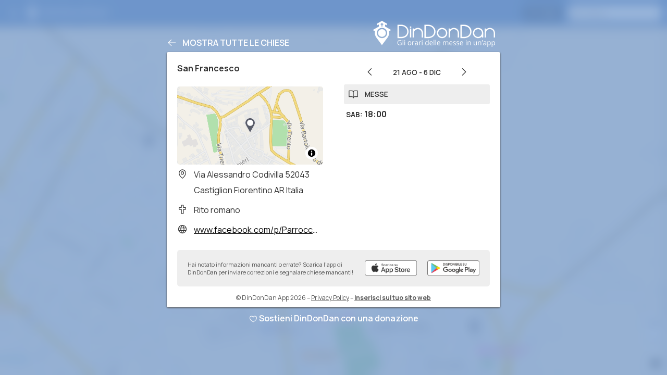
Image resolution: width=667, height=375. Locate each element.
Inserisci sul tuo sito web (392, 297)
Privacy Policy (330, 297)
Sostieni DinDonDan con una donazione (338, 318)
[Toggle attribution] (311, 153)
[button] (250, 125)
